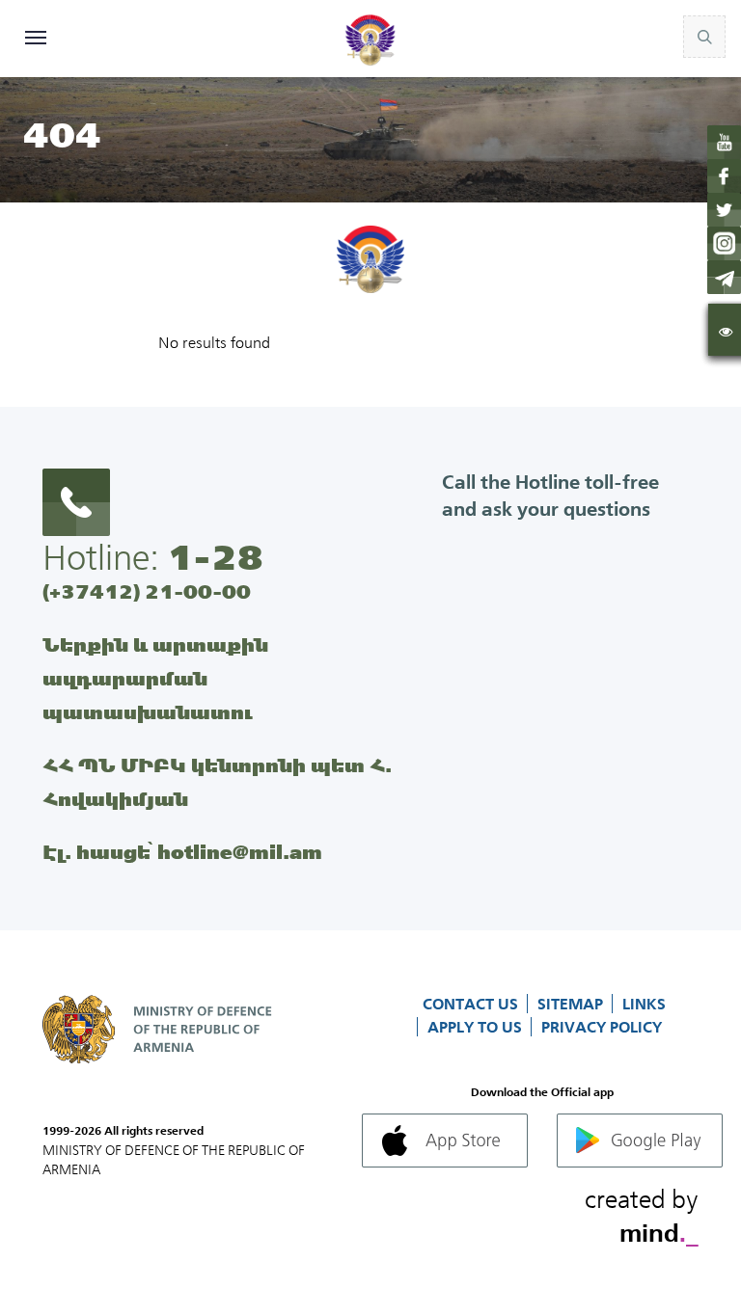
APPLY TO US (476, 1026)
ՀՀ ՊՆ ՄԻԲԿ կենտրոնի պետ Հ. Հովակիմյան (217, 782)
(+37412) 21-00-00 (146, 591)
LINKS (644, 1003)
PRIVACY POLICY (601, 1026)
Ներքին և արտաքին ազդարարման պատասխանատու (155, 678)
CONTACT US (472, 1003)
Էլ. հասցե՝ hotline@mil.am (182, 852)
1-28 (215, 557)
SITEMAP (572, 1003)
